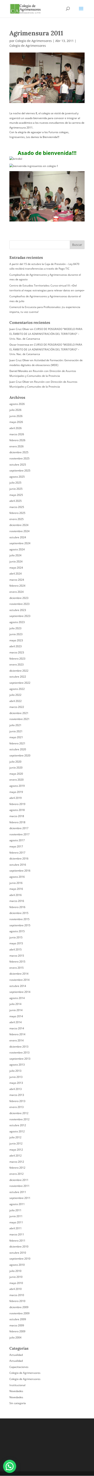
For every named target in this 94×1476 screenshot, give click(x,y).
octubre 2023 (17, 610)
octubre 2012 (17, 1125)
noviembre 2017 (19, 834)
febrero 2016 (17, 907)
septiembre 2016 (19, 870)
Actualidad (16, 1355)
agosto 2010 (17, 1265)
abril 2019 (15, 798)
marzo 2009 (16, 1325)
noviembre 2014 (19, 980)
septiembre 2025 (19, 470)
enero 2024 (16, 592)
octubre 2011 (17, 1192)
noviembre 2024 (19, 531)
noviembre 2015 (19, 919)
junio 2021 (16, 731)
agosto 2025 (17, 477)
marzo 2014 (16, 1028)
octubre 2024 (17, 537)
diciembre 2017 (18, 828)
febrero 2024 (17, 585)
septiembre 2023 (19, 616)
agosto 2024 (17, 549)
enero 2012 (16, 1174)
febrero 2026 (17, 440)
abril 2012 (15, 1155)
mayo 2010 (16, 1283)
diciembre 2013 (18, 1046)
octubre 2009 (17, 1319)
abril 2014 (15, 1022)
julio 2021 (15, 725)
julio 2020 (15, 761)
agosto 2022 (17, 689)
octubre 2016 (17, 865)
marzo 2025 (16, 507)
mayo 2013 (16, 1083)
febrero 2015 (17, 961)
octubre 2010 (17, 1253)
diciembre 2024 (18, 525)
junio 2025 (16, 489)
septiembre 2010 (19, 1258)
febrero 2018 (17, 822)
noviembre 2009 (19, 1313)
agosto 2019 (17, 786)
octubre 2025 (17, 464)
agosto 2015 (17, 931)
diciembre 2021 (18, 713)
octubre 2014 (17, 986)
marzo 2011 (16, 1234)
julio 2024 (15, 555)
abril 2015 (15, 949)
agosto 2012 (17, 1131)
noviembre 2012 (19, 1119)
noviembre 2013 (19, 1052)
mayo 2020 (16, 774)
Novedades (16, 1391)
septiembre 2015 (19, 925)
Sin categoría (17, 1403)
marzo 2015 (16, 955)
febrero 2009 (17, 1331)
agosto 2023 (17, 622)
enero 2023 (16, 664)
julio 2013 (15, 1071)
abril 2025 (15, 501)
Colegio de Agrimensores (33, 41)
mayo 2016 (16, 889)
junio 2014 (16, 1010)
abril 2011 (15, 1228)
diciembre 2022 (18, 671)
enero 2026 (16, 446)
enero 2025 (16, 519)
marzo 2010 (16, 1295)
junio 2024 (16, 561)
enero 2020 (16, 780)
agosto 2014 (17, 998)
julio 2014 (15, 1004)
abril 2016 (15, 895)
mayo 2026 (16, 422)
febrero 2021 (17, 743)
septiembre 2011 (19, 1198)
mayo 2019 (16, 792)
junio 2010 (16, 1277)
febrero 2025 (17, 513)
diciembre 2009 (18, 1307)
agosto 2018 (17, 810)
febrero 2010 (17, 1301)
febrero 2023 (17, 658)
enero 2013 (16, 1107)
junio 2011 (16, 1216)
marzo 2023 (16, 652)
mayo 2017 (16, 846)
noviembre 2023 (19, 604)
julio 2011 (15, 1210)
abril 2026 (15, 428)
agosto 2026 (17, 404)
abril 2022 (15, 701)
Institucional (17, 1385)
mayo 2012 (16, 1149)
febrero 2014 (17, 1034)
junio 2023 (16, 634)
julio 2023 (15, 628)
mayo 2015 (16, 943)
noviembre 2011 (19, 1186)
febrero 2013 (17, 1101)
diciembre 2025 (18, 452)
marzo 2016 (16, 901)
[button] (9, 1466)
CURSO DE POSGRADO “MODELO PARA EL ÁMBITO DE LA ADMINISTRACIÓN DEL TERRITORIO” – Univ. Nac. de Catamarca (45, 333)
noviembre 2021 (19, 719)
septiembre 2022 (19, 683)
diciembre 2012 (18, 1113)
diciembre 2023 (18, 598)
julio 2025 (15, 482)
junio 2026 (16, 416)
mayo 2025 (16, 495)
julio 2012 (15, 1137)
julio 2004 (15, 1337)
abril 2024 (15, 573)
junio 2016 (16, 883)
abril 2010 (15, 1289)
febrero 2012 (17, 1168)
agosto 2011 (17, 1204)
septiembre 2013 (19, 1059)
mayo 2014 (16, 1016)
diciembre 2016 (18, 858)
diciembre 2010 (18, 1246)
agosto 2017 (17, 840)
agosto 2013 (17, 1064)
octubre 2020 (17, 749)
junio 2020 (16, 767)
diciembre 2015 (18, 913)
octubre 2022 (17, 676)
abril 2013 (15, 1089)
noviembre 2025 (19, 458)
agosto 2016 (17, 877)
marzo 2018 (16, 816)
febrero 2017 (17, 852)
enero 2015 (16, 968)
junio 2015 (16, 937)
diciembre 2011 (18, 1180)
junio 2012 (16, 1143)
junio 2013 (16, 1077)
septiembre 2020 (19, 755)
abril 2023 (15, 646)
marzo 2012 (16, 1162)
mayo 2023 (16, 640)
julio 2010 (15, 1271)
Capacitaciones (18, 1367)
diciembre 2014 (18, 974)
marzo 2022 (16, 707)
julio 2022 (15, 695)
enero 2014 (16, 1040)
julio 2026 (15, 410)
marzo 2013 (16, 1095)
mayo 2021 (16, 737)
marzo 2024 (16, 580)
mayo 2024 (16, 567)
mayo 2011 (16, 1222)
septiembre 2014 (19, 992)
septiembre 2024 (19, 543)
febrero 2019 (17, 804)
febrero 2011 (17, 1240)
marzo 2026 (16, 434)
